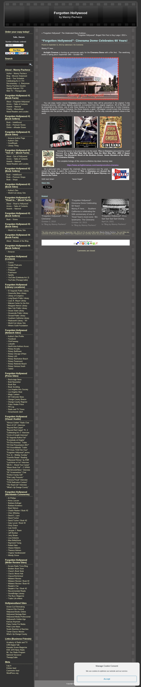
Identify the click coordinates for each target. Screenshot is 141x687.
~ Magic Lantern (12, 394)
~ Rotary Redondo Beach (16, 364)
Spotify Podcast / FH (14, 88)
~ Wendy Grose (12, 555)
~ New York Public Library (16, 308)
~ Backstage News (14, 379)
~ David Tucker (12, 518)
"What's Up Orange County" (17, 487)
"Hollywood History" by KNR (17, 460)
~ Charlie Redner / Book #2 (17, 511)
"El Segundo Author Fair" (16, 438)
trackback (108, 234)
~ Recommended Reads (16, 591)
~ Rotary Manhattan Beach (17, 359)
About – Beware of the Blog (17, 241)
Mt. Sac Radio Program (15, 652)
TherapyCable (11, 657)
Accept (107, 679)
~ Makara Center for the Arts (17, 303)
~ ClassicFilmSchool (14, 576)
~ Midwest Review (13, 579)
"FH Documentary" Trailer (16, 443)
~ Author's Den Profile (15, 336)
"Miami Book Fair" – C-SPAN (18, 467)
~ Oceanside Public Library (17, 313)
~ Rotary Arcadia (13, 349)
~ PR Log (10, 407)
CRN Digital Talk (13, 645)
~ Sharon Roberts (13, 548)
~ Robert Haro (12, 545)
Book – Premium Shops (15, 177)
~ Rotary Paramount (14, 361)
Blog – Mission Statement (16, 76)
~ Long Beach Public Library (17, 298)
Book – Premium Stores (16, 125)
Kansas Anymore (13, 622)
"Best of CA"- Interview (15, 425)
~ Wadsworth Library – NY (16, 321)
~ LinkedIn (10, 344)
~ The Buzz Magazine (15, 596)
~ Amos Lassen (12, 501)
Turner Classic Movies (15, 632)
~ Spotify (10, 275)
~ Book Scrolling (13, 387)
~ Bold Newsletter (13, 382)
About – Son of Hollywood (16, 156)
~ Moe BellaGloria (13, 540)
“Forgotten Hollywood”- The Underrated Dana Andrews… (65, 33)
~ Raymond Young (13, 543)
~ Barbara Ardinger (13, 503)
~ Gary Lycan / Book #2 (16, 523)
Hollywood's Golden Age (16, 619)
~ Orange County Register (16, 402)
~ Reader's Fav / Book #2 (16, 588)
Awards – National (13, 107)
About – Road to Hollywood (17, 204)
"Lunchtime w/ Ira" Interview (17, 462)
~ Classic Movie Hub (14, 574)
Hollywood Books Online (16, 612)
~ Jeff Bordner (12, 533)
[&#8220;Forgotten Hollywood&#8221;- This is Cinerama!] (55, 207)
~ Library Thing (12, 146)
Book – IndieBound (14, 122)
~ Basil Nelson (12, 508)
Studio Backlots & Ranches (17, 629)
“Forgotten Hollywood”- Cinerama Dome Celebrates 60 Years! (85, 40)
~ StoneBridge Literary (15, 593)
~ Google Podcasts (14, 265)
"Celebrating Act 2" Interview (17, 433)
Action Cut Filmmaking (15, 607)
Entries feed (11, 668)
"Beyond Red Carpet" (14, 428)
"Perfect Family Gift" (14, 475)
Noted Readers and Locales (17, 112)
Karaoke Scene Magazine (16, 647)
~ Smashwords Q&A (14, 412)
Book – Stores (12, 219)
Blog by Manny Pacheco (108, 232)
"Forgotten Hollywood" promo (18, 452)
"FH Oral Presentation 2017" (17, 445)
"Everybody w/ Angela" (15, 440)
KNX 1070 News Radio (15, 650)
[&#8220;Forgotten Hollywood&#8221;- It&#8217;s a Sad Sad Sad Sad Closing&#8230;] (115, 207)
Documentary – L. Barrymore (17, 83)
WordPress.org (12, 673)
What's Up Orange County (16, 634)
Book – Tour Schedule (15, 78)
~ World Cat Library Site (16, 193)
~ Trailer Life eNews (14, 598)
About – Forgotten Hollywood (17, 102)
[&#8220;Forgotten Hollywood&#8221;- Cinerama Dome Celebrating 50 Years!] (87, 213)
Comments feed (12, 671)
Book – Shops (12, 180)
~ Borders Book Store (15, 569)
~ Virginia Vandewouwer (15, 553)
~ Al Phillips (11, 498)
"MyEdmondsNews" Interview (18, 470)
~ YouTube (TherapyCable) (17, 280)
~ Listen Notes (12, 268)
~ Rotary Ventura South (15, 366)
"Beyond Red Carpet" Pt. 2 (17, 430)
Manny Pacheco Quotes (16, 86)
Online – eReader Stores (16, 127)
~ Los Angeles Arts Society (17, 389)
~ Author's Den (12, 141)
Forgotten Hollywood (70, 13)
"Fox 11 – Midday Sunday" (17, 455)
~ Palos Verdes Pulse (15, 404)
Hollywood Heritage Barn (16, 614)
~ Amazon (10, 252)
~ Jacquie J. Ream (14, 530)
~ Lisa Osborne (12, 538)
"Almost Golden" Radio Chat (17, 423)
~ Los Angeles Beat (14, 392)
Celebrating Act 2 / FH (15, 81)
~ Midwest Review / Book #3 (17, 583)
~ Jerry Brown (12, 535)
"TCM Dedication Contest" (16, 482)
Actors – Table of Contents (17, 104)
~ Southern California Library (17, 318)
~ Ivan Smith (11, 528)
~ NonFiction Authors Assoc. (17, 346)
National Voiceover (13, 655)
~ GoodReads (11, 143)
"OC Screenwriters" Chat (16, 472)
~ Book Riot (11, 384)
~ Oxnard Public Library (15, 316)
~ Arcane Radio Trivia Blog (17, 566)
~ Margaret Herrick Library (16, 306)
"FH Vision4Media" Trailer (16, 447)
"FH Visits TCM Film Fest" (17, 450)
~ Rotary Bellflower (14, 351)
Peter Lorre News (13, 627)
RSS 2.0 (67, 234)
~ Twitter (9, 369)
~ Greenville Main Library (16, 293)
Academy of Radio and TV (17, 642)
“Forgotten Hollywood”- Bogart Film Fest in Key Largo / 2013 (101, 35)
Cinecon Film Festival (15, 609)
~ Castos (10, 263)
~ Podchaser (11, 272)
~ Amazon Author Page (15, 138)
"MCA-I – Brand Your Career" (18, 465)
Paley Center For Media (15, 624)
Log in (8, 666)
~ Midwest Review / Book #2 (17, 581)
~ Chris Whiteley (13, 513)
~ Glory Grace (12, 525)
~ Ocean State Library (15, 311)
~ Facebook (11, 339)
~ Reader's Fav (12, 586)
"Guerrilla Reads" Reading (16, 457)
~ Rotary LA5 (11, 356)
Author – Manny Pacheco (16, 73)
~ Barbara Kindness (14, 506)
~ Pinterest (10, 270)
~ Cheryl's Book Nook (15, 571)
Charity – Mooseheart (15, 109)
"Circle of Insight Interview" (17, 435)
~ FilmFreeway (12, 341)
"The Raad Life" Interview (16, 485)
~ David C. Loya (12, 515)
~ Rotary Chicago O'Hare (16, 354)
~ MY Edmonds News (15, 397)
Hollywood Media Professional (18, 617)
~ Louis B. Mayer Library (16, 301)
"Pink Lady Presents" (15, 477)
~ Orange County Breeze (16, 399)
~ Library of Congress (15, 296)
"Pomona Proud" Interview (16, 480)
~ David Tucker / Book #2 (16, 520)
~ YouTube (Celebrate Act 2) (17, 277)
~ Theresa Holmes (13, 550)
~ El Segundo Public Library (17, 291)
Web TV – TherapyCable (16, 91)
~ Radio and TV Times (15, 409)
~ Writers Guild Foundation (17, 326)
